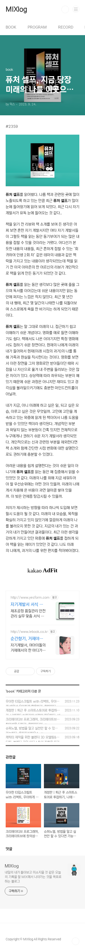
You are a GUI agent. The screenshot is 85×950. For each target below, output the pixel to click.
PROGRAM (37, 27)
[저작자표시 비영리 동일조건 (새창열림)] (61, 671)
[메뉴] (75, 9)
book (10, 691)
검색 (65, 9)
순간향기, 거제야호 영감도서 (27, 639)
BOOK (11, 27)
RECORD (65, 27)
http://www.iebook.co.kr (29, 632)
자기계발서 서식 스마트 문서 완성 (27, 604)
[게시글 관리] (29, 671)
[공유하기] (23, 671)
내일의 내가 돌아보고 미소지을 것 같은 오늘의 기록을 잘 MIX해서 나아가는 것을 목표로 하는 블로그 (33, 877)
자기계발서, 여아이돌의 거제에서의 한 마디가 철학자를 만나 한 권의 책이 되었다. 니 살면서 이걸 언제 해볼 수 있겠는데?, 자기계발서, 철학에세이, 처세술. (28, 648)
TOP (75, 941)
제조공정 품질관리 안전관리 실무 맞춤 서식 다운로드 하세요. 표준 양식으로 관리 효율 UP (28, 614)
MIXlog (16, 9)
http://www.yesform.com (30, 597)
